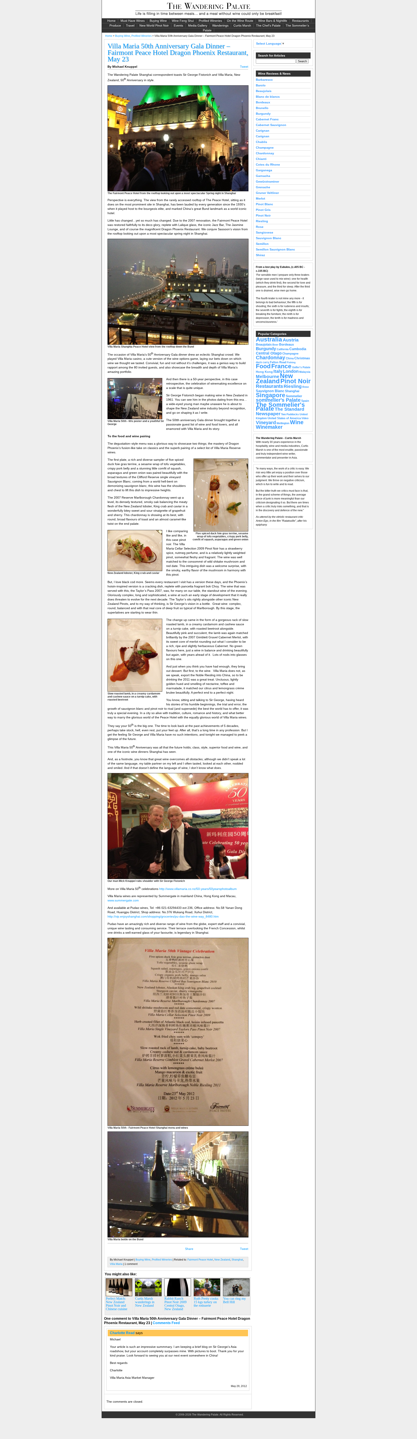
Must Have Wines (133, 20)
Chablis (261, 142)
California (283, 349)
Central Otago (269, 353)
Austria (291, 339)
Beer (275, 344)
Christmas (302, 358)
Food (263, 366)
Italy (277, 371)
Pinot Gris (263, 210)
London (291, 371)
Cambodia (297, 349)
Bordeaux (263, 102)
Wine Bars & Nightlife (272, 20)
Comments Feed (166, 1323)
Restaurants (300, 20)
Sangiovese (264, 232)
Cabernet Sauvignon (271, 125)
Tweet (244, 66)
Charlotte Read (122, 1333)
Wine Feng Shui (183, 20)
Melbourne (267, 376)
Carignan (262, 130)
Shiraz (260, 255)
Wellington (282, 423)
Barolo (261, 85)
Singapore (270, 395)
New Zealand (222, 1259)
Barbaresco (264, 79)
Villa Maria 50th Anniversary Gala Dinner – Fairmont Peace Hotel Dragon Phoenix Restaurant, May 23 (178, 52)
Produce (115, 25)
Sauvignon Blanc (268, 238)
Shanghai (237, 1259)
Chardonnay (265, 153)
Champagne (265, 147)
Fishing (291, 362)
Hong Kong (264, 371)
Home (111, 20)
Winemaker (269, 427)
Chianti (261, 159)
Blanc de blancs (268, 96)
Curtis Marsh (242, 25)
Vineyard (266, 422)
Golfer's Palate (301, 367)
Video (304, 418)
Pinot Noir (263, 215)
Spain (305, 400)
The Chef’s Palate (268, 25)
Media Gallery (197, 25)
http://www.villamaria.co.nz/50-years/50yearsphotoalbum (198, 888)
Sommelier (294, 396)
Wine (296, 422)
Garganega (264, 170)
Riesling (262, 221)
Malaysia (304, 372)
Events (178, 25)
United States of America (284, 418)
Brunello (262, 108)
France (281, 366)
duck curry (262, 362)
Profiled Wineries (210, 20)
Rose (259, 227)
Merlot (260, 198)
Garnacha (263, 176)
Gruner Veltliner (267, 193)
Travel (130, 25)
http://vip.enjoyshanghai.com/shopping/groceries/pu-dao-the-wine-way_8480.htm (163, 916)
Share (189, 1249)
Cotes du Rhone (268, 164)
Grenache (263, 187)
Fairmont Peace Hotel (200, 1259)
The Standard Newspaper (280, 411)
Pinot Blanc (264, 204)
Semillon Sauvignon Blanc (275, 249)
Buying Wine (158, 20)
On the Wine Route (240, 20)
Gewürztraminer (267, 181)
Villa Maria (116, 1264)
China (290, 358)
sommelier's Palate (278, 400)
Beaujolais (263, 91)
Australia (269, 339)
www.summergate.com (123, 900)
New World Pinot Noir (154, 25)
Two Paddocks (290, 414)
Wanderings (220, 25)
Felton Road (278, 362)
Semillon (262, 243)
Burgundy (263, 113)
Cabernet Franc (267, 119)
